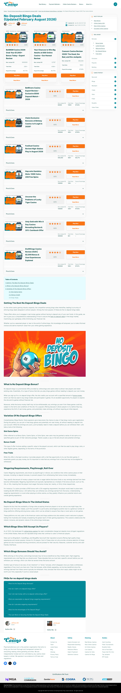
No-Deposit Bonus (101, 51)
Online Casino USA (99, 23)
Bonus (81, 4)
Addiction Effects (73, 649)
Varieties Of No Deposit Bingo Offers (18, 289)
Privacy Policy (54, 654)
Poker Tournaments (107, 644)
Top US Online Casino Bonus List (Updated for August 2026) (22, 11)
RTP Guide (105, 657)
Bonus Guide (99, 43)
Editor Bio (50, 630)
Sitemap (52, 652)
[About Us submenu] (92, 4)
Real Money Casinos (90, 642)
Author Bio (8, 629)
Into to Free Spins (107, 649)
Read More (17, 80)
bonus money (77, 395)
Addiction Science (73, 654)
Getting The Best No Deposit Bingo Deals (19, 283)
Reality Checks (72, 647)
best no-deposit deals (57, 316)
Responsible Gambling (74, 644)
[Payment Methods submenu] (60, 4)
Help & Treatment (73, 652)
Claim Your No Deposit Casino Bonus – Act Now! (50, 11)
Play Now (17, 75)
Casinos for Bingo (90, 654)
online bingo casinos (31, 531)
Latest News (54, 647)
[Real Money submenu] (46, 4)
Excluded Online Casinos (101, 28)
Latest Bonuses (100, 45)
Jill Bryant (24, 23)
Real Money (42, 4)
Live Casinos (88, 649)
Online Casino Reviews (69, 4)
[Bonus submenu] (83, 4)
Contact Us (53, 642)
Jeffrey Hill (11, 23)
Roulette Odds (106, 647)
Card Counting (106, 642)
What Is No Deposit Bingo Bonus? (17, 286)
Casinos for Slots (90, 652)
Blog (51, 649)
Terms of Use (54, 657)
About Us (89, 4)
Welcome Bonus (100, 48)
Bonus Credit (14, 295)
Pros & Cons (10, 110)
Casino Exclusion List (74, 642)
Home (5, 11)
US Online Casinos (90, 647)
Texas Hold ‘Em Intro (108, 652)
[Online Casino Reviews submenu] (76, 4)
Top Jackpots (106, 654)
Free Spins (99, 53)
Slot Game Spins (15, 292)
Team (52, 644)
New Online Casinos (99, 26)
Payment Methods (54, 4)
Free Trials (13, 298)
